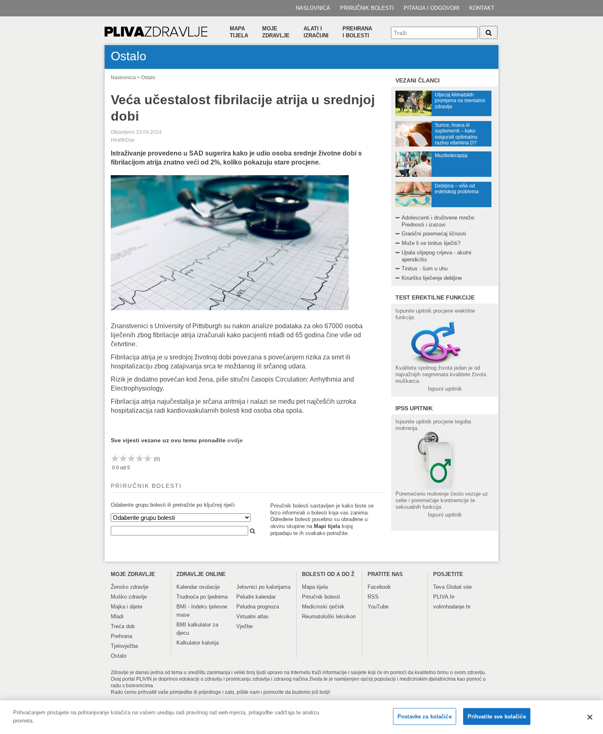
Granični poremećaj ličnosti (434, 234)
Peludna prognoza (257, 607)
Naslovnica (313, 8)
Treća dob (123, 626)
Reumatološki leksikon (329, 616)
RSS (373, 597)
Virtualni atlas (252, 616)
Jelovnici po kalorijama (263, 587)
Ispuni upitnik (445, 388)
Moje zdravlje (276, 32)
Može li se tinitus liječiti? (431, 243)
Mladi (117, 616)
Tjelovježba (124, 646)
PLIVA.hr (444, 597)
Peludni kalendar (256, 597)
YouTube (378, 607)
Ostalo (148, 77)
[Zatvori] (590, 717)
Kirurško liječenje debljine (432, 278)
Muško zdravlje (129, 597)
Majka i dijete (126, 607)
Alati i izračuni (316, 32)
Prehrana (121, 636)
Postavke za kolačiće (424, 716)
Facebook (379, 587)
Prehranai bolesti (357, 32)
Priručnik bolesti (367, 8)
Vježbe (244, 626)
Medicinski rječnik (323, 607)
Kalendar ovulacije (198, 587)
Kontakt (481, 8)
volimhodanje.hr (452, 607)
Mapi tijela (327, 526)
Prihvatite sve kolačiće (497, 716)
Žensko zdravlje (129, 587)
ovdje (235, 440)
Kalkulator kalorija (197, 643)
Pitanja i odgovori (431, 8)
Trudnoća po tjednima (202, 597)
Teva (439, 587)
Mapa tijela (239, 32)
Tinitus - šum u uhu (425, 268)
